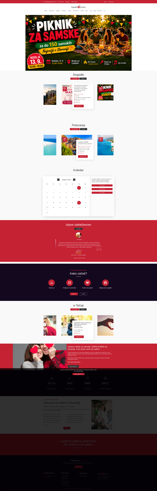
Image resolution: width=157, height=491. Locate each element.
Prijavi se (74, 293)
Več (104, 10)
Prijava (105, 1)
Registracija (110, 1)
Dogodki (58, 10)
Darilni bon (99, 10)
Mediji (94, 10)
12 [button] (59, 197)
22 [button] (78, 202)
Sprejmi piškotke (78, 374)
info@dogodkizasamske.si (50, 1)
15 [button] (78, 197)
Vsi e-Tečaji (102, 192)
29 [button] (78, 207)
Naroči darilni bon (73, 366)
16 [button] (85, 197)
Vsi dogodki (74, 78)
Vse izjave (78, 228)
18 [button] (53, 202)
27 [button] (66, 207)
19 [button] (59, 202)
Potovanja (64, 10)
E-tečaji (69, 10)
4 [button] (53, 192)
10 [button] (47, 197)
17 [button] (47, 202)
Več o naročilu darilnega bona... (74, 361)
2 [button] (85, 187)
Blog (91, 10)
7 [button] (72, 192)
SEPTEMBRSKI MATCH (81, 87)
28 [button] (72, 207)
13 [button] (66, 197)
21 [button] (72, 202)
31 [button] (47, 212)
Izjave (86, 10)
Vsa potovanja (75, 129)
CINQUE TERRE (85, 142)
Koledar (45, 10)
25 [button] (53, 207)
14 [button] (72, 197)
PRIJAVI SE (82, 156)
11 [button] (53, 197)
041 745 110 (61, 1)
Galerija (82, 10)
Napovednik (51, 10)
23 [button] (85, 202)
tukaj (82, 371)
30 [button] (85, 207)
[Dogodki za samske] (78, 5)
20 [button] (66, 202)
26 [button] (59, 207)
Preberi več (77, 102)
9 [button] (85, 192)
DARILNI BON (74, 1)
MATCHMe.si (76, 10)
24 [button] (47, 207)
